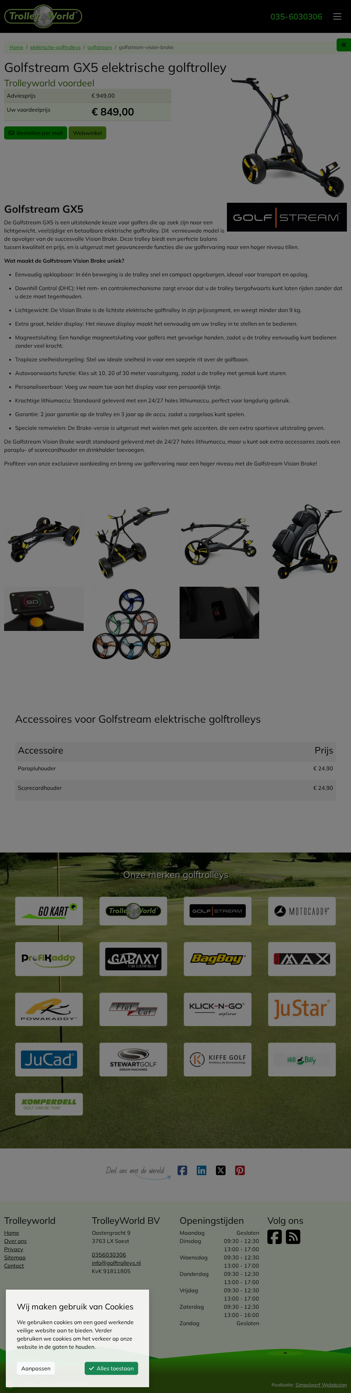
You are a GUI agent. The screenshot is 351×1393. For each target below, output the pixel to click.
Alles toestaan (115, 1368)
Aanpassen (35, 1368)
